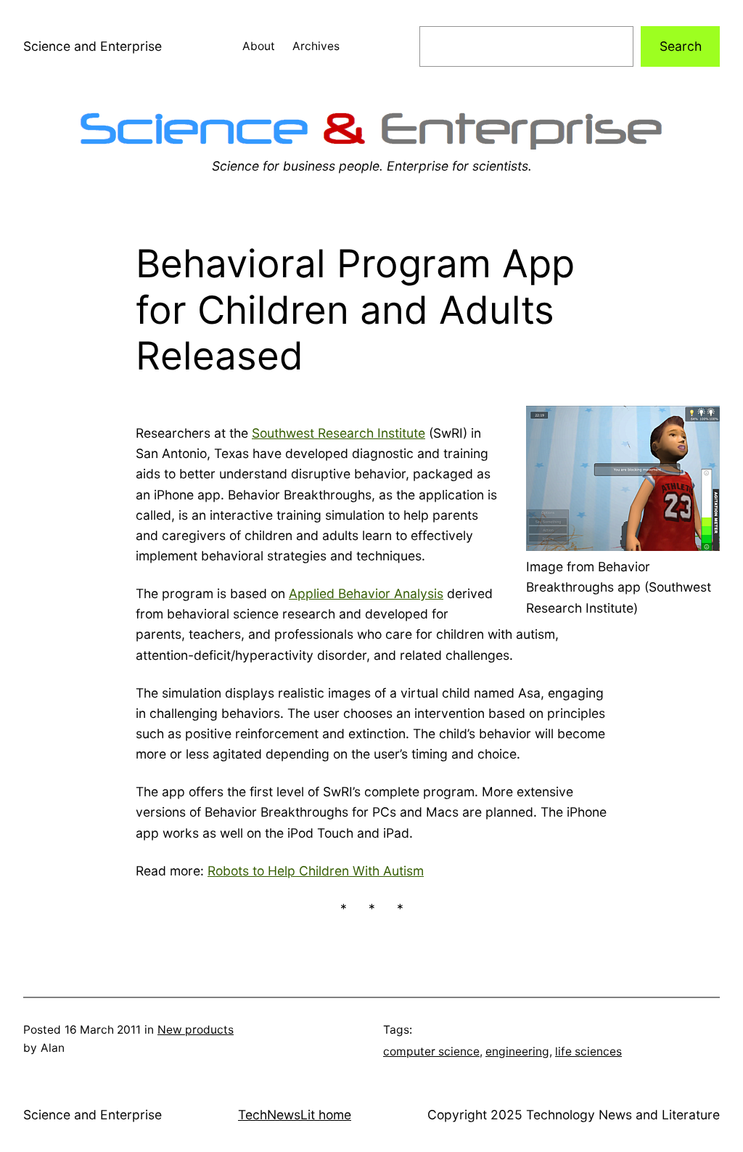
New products (195, 1030)
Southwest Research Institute (338, 433)
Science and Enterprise (92, 46)
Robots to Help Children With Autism (316, 870)
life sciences (588, 1051)
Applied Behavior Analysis (366, 593)
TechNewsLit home (294, 1114)
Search (681, 46)
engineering (517, 1051)
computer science (431, 1051)
